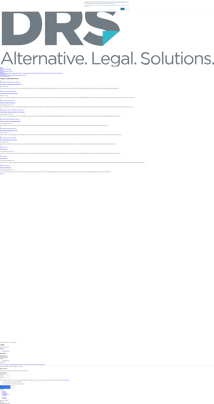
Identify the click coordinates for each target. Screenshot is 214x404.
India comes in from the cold (5, 165)
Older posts (2, 173)
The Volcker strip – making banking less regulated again (10, 84)
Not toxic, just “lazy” (3, 146)
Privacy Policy (113, 3)
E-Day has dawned (3, 156)
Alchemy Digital (5, 400)
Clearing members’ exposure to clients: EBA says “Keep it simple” (11, 109)
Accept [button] (122, 8)
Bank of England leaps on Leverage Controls (8, 137)
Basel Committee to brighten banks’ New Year (8, 128)
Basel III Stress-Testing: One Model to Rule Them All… (10, 119)
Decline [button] (127, 8)
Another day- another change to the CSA (7, 100)
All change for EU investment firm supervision (8, 91)
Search (1, 401)
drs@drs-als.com (6, 360)
